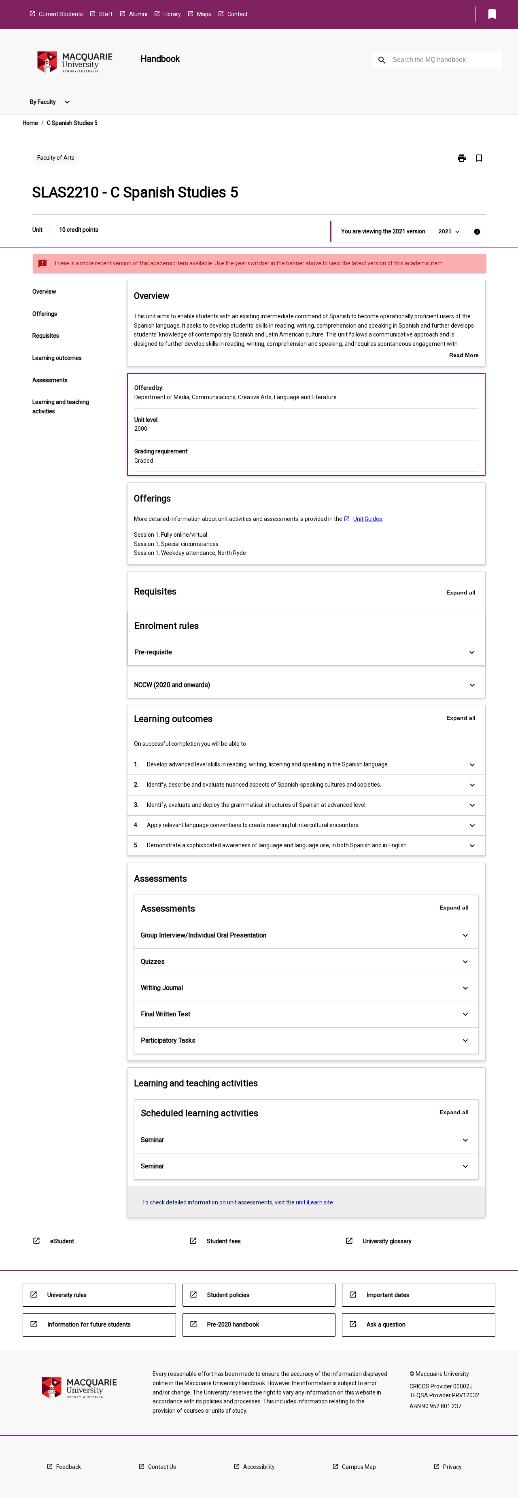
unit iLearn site (314, 1202)
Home (30, 123)
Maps (204, 14)
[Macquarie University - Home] (74, 64)
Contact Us (162, 1467)
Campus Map (359, 1467)
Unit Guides (367, 519)
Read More (464, 356)
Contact (237, 14)
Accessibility (259, 1467)
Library (172, 14)
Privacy (452, 1467)
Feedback (68, 1467)
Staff (106, 14)
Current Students (61, 14)
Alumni (138, 14)
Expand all (461, 592)
